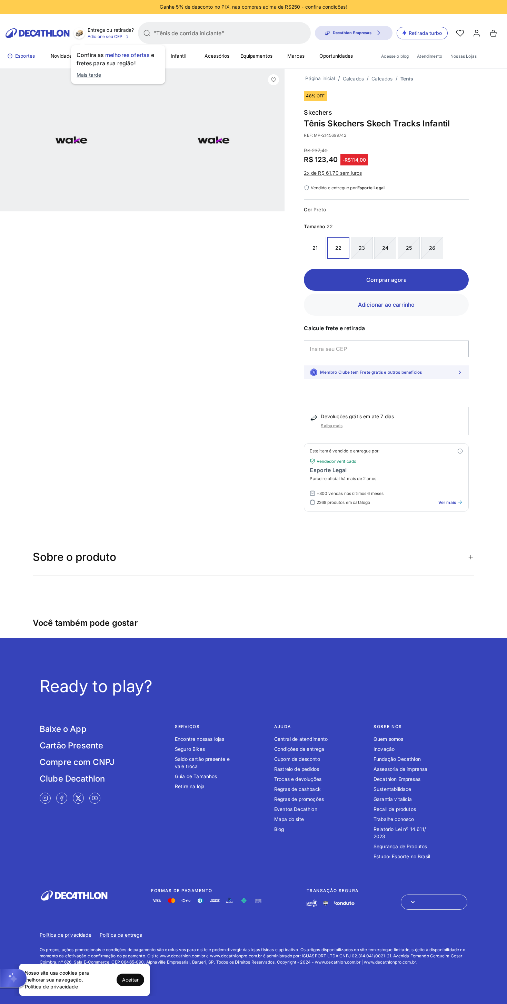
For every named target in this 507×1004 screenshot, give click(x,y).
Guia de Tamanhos (196, 776)
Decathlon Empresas (397, 779)
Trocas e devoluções (297, 779)
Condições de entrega (299, 749)
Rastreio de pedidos (296, 769)
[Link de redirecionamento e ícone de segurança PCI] (325, 903)
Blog (279, 829)
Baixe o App (63, 729)
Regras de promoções (299, 799)
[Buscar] (147, 33)
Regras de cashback (297, 789)
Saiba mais (331, 425)
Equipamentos (256, 56)
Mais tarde (89, 75)
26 (432, 248)
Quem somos (389, 739)
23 (362, 248)
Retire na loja (190, 786)
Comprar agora (386, 279)
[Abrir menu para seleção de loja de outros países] (434, 902)
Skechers (318, 112)
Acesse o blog (395, 56)
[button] (13, 978)
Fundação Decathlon (397, 759)
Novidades (62, 56)
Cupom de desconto (297, 759)
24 (385, 248)
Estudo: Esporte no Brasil (402, 856)
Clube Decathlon (72, 779)
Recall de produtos (395, 809)
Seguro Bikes (190, 749)
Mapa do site (289, 819)
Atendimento (429, 56)
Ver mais (447, 502)
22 (338, 248)
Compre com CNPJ (77, 762)
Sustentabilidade (392, 789)
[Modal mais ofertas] (460, 451)
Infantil (178, 56)
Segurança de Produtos (400, 846)
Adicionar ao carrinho (386, 304)
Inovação (384, 749)
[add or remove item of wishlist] (273, 79)
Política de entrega (121, 935)
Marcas (296, 56)
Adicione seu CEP (105, 36)
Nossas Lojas (463, 56)
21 (315, 248)
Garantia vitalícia (393, 799)
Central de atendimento (301, 739)
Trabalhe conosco (394, 819)
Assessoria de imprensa (401, 769)
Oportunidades (336, 56)
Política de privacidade (65, 935)
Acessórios (217, 56)
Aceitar (130, 980)
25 (409, 248)
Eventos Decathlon (295, 809)
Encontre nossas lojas (199, 739)
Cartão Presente (71, 745)
